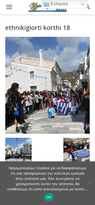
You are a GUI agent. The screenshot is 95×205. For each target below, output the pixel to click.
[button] (9, 7)
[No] (88, 183)
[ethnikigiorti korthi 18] (47, 132)
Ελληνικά (59, 4)
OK (48, 197)
